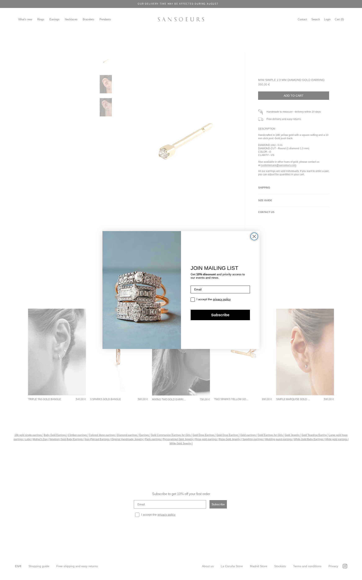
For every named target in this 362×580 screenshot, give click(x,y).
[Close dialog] (254, 236)
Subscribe (220, 315)
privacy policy (222, 299)
